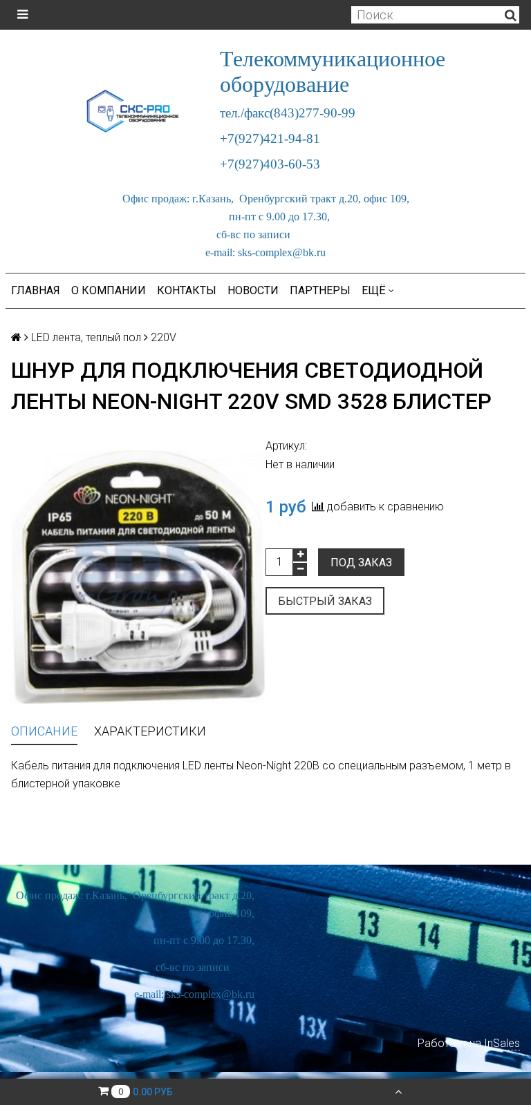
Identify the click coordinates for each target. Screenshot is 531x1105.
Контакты (186, 290)
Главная (35, 290)
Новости (253, 290)
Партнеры (320, 290)
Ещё (374, 290)
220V (163, 337)
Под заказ (361, 562)
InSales (502, 1043)
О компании (108, 290)
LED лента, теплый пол (86, 337)
